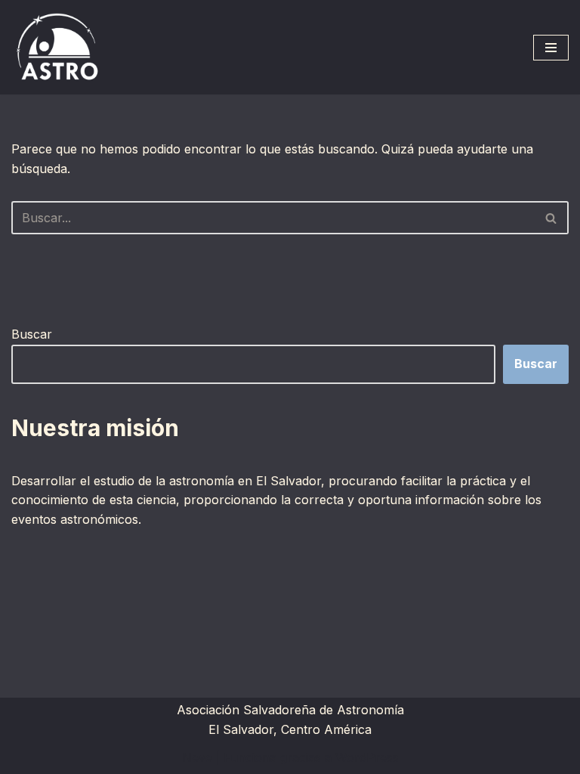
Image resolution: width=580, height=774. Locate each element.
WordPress (367, 757)
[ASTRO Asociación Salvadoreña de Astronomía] (56, 47)
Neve (197, 757)
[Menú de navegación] (551, 47)
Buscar (31, 334)
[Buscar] (552, 217)
